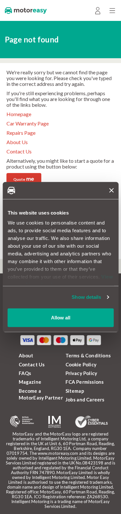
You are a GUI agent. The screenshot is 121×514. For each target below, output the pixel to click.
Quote (23, 179)
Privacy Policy (81, 373)
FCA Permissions (85, 382)
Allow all (60, 317)
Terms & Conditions (88, 355)
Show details (86, 297)
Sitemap (75, 391)
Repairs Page (20, 133)
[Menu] (112, 10)
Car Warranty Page (27, 123)
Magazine (30, 382)
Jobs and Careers (85, 399)
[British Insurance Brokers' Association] (22, 422)
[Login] (97, 10)
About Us (17, 142)
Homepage (18, 114)
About (26, 355)
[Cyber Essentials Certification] (91, 422)
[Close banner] (111, 190)
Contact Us (19, 151)
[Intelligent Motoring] (54, 422)
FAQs (25, 373)
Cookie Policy (81, 364)
